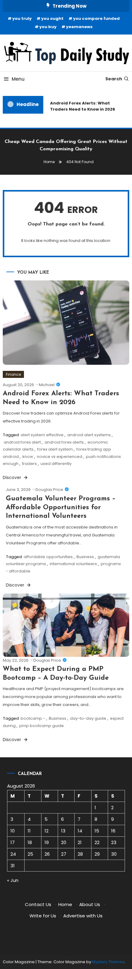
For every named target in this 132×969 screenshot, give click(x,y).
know (27, 456)
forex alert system (55, 449)
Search (113, 79)
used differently (56, 463)
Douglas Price (49, 489)
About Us (89, 904)
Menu (18, 79)
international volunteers (73, 564)
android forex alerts (64, 442)
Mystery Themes (108, 962)
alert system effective (42, 435)
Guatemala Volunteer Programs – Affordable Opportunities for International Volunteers (60, 507)
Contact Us (38, 904)
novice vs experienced (59, 456)
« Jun (12, 880)
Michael (47, 385)
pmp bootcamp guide (41, 726)
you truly (22, 18)
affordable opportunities (48, 557)
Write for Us (42, 915)
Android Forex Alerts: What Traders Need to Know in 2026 (81, 106)
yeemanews (79, 27)
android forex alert (22, 442)
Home (65, 904)
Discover (12, 477)
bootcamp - (33, 718)
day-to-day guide (88, 718)
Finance (13, 374)
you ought (52, 18)
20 (63, 842)
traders (29, 463)
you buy (47, 27)
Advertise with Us (83, 915)
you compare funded (96, 18)
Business (85, 557)
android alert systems (89, 435)
